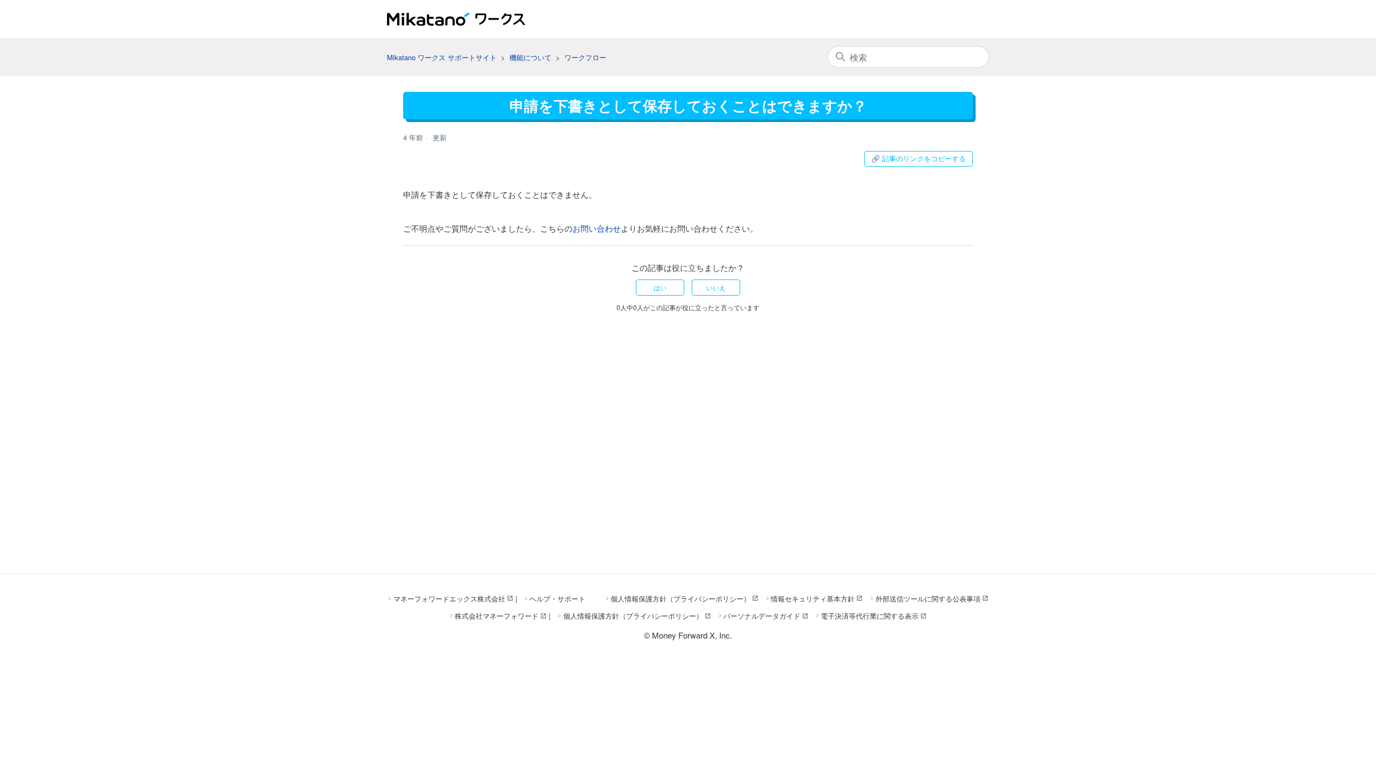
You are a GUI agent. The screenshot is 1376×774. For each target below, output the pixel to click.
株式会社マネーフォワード (497, 616)
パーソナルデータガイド (761, 616)
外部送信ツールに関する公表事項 (928, 598)
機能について (530, 57)
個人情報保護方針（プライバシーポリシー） (680, 598)
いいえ (716, 287)
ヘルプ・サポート (557, 598)
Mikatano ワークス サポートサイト (442, 57)
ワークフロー (585, 57)
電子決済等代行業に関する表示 (870, 616)
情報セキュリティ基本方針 (813, 598)
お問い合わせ (596, 228)
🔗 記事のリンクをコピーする (918, 158)
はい (660, 287)
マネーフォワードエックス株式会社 (449, 598)
